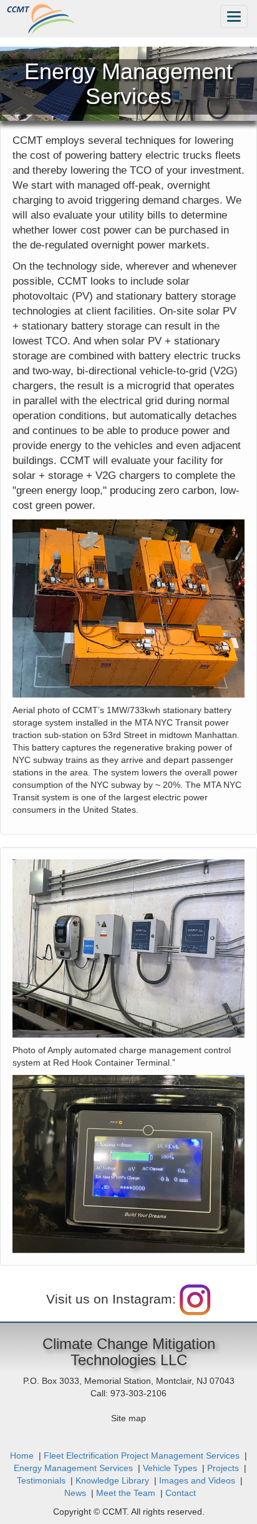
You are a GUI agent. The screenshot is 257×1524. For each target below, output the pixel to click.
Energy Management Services (73, 1468)
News (75, 1493)
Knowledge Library (112, 1480)
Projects (223, 1468)
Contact (180, 1493)
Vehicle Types (170, 1468)
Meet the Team (125, 1493)
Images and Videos (197, 1480)
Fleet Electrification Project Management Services (142, 1455)
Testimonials (41, 1480)
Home (22, 1455)
